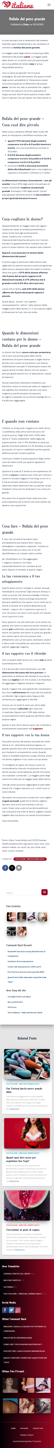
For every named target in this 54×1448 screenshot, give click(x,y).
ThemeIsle (36, 1441)
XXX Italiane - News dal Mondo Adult (30, 859)
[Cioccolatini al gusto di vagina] (27, 1205)
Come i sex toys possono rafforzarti (24, 966)
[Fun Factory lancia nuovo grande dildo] (27, 1064)
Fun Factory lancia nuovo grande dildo (26, 972)
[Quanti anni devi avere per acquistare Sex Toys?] (27, 1133)
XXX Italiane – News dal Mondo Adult (25, 1012)
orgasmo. (38, 728)
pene (27, 56)
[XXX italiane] (19, 4)
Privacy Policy (27, 1435)
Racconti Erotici (15, 1002)
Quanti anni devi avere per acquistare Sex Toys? (25, 1360)
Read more (14, 1109)
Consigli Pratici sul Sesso (19, 996)
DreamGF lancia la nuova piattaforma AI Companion (24, 1329)
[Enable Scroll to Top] (48, 1442)
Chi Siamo (24, 1428)
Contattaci (38, 1428)
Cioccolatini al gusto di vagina (22, 1229)
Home (13, 1428)
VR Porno (12, 1007)
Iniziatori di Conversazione (20, 961)
